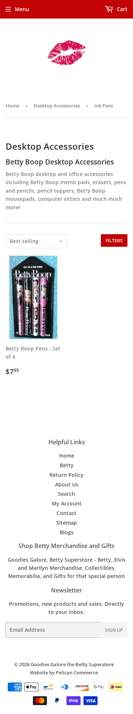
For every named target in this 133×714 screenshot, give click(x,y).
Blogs (67, 532)
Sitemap (66, 522)
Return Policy (66, 474)
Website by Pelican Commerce (64, 672)
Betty (67, 465)
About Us (66, 484)
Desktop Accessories (57, 105)
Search (66, 493)
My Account (67, 503)
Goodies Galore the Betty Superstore (72, 664)
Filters (114, 241)
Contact (66, 513)
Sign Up (114, 630)
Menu (22, 9)
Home (12, 105)
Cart (121, 9)
